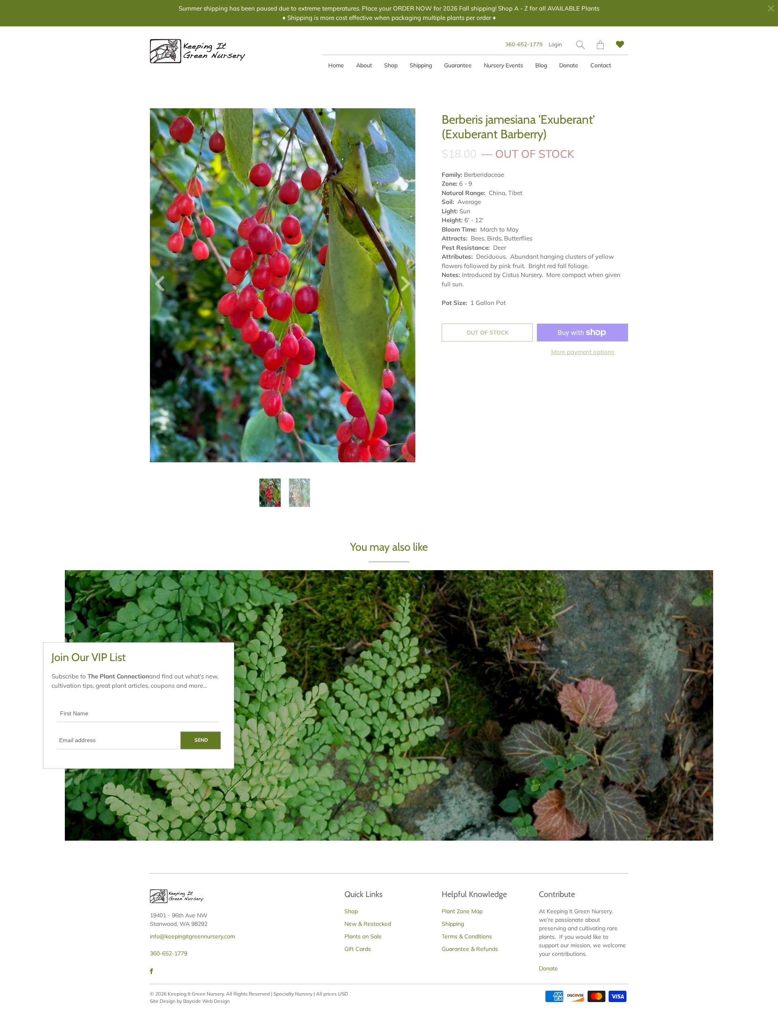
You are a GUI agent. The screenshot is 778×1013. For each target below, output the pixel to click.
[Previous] (163, 285)
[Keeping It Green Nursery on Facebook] (151, 971)
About (364, 65)
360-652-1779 (524, 44)
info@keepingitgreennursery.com (192, 936)
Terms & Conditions (467, 936)
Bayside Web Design (206, 1001)
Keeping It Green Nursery (196, 994)
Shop (391, 65)
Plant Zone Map (462, 911)
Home (336, 65)
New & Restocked (367, 923)
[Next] (402, 285)
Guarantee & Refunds (470, 949)
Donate (568, 65)
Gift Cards (357, 949)
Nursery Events (503, 65)
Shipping (421, 65)
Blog (541, 65)
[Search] (580, 44)
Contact (600, 65)
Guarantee (458, 65)
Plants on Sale (363, 936)
